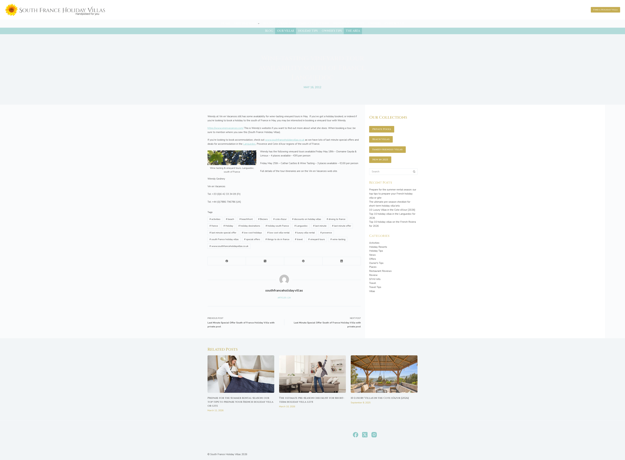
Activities (374, 242)
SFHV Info (375, 279)
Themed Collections (312, 23)
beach (230, 219)
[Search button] (414, 171)
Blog (269, 31)
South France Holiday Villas (225, 454)
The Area (353, 31)
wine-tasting (337, 239)
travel (299, 239)
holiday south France (277, 225)
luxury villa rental (305, 232)
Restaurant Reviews (380, 271)
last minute (319, 225)
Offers (372, 259)
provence (326, 232)
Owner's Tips (376, 263)
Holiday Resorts (378, 247)
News (372, 255)
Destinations (245, 23)
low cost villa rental (278, 232)
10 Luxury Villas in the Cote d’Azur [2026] (392, 209)
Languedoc (249, 144)
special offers (252, 239)
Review (373, 275)
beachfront (246, 219)
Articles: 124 (284, 298)
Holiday (228, 225)
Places (372, 267)
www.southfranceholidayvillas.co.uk (284, 139)
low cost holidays (252, 232)
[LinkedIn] (342, 261)
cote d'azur (280, 219)
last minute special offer (222, 232)
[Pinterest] (303, 261)
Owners (374, 23)
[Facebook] (227, 261)
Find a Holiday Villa (605, 9)
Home (225, 23)
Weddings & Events (348, 23)
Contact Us (394, 23)
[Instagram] (374, 434)
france (213, 225)
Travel (372, 283)
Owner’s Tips (332, 31)
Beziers (263, 219)
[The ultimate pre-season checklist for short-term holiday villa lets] (312, 374)
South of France (277, 23)
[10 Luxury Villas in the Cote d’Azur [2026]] (384, 374)
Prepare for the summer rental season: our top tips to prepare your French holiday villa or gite (392, 193)
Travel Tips (375, 287)
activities (214, 219)
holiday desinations (249, 225)
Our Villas (285, 31)
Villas (372, 291)
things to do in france (277, 239)
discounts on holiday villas (306, 219)
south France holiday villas (224, 239)
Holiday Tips (308, 31)
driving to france (336, 219)
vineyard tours (316, 239)
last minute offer (341, 225)
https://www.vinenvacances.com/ (225, 128)
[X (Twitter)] (265, 261)
